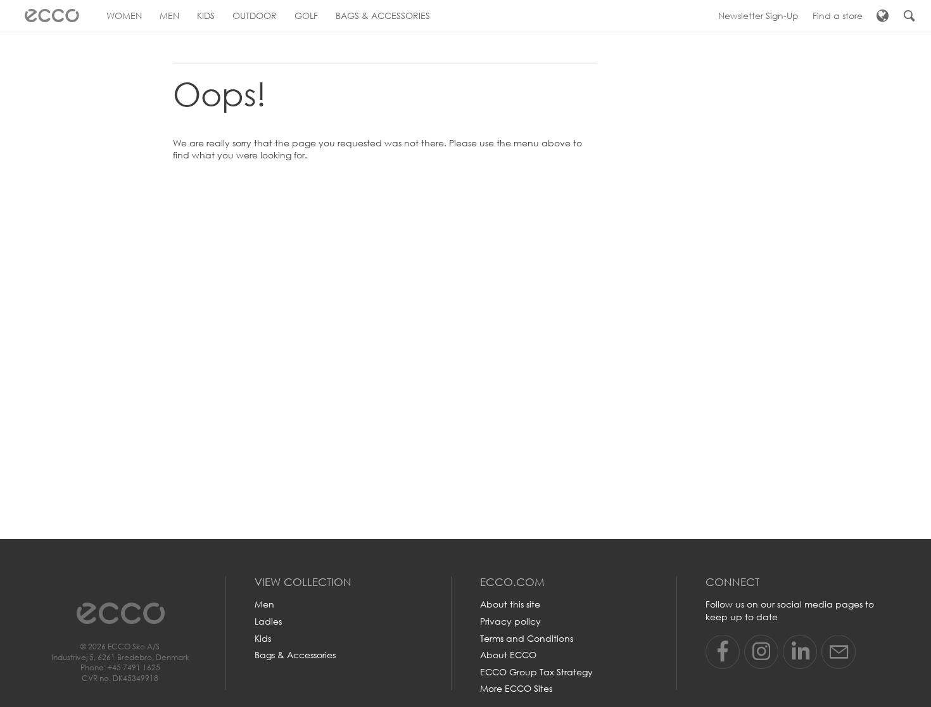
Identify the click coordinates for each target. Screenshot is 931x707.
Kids (263, 638)
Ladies (268, 621)
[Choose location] (883, 16)
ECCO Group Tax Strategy (536, 672)
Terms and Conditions (526, 638)
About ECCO (508, 655)
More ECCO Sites (516, 688)
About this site (510, 604)
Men (264, 604)
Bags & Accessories (295, 655)
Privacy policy (510, 621)
